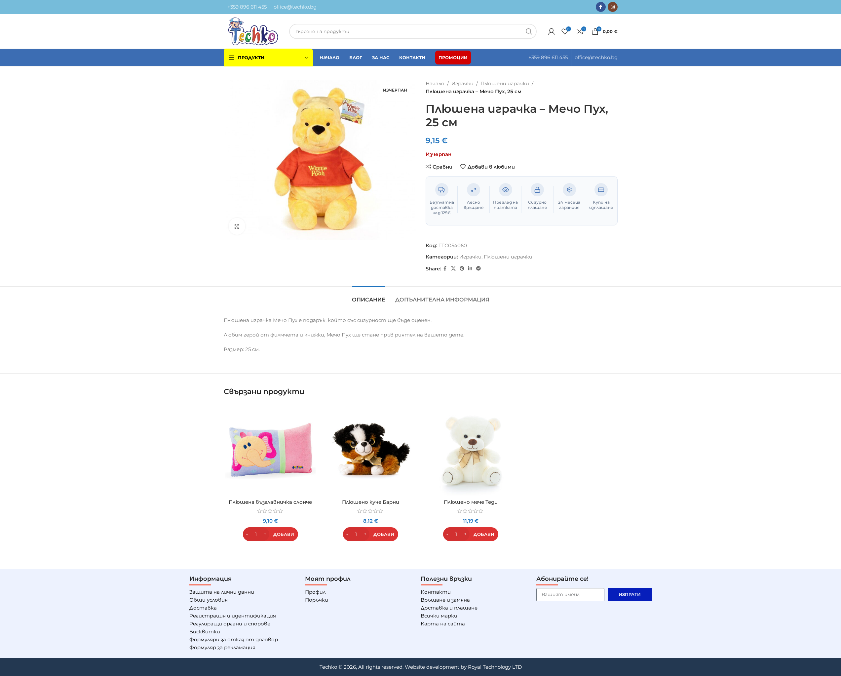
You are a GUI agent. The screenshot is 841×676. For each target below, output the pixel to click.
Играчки (462, 83)
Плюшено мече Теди (471, 502)
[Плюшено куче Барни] (370, 450)
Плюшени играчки (504, 83)
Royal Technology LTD (495, 667)
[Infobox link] (247, 7)
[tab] (368, 296)
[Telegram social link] (478, 268)
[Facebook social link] (601, 7)
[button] (270, 534)
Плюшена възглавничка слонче (270, 502)
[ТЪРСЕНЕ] (529, 31)
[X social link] (453, 268)
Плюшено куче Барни (370, 502)
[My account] (551, 31)
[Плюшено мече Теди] (471, 450)
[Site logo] (253, 30)
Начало (435, 83)
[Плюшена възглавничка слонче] (270, 450)
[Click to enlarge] (237, 226)
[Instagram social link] (613, 7)
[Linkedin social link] (470, 268)
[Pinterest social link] (462, 268)
